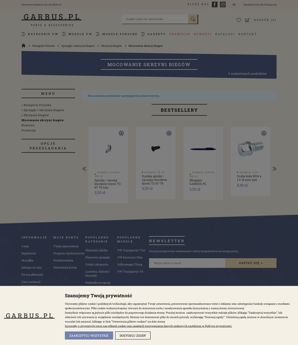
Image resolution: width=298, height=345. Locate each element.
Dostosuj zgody (133, 335)
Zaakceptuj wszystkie (89, 335)
